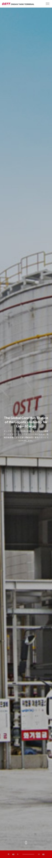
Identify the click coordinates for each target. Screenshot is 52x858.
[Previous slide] (18, 854)
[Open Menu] (47, 3)
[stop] (8, 854)
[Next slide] (38, 854)
